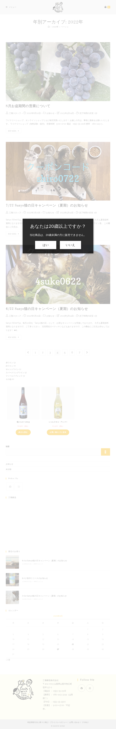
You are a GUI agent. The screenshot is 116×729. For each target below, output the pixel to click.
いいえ (70, 245)
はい (46, 245)
